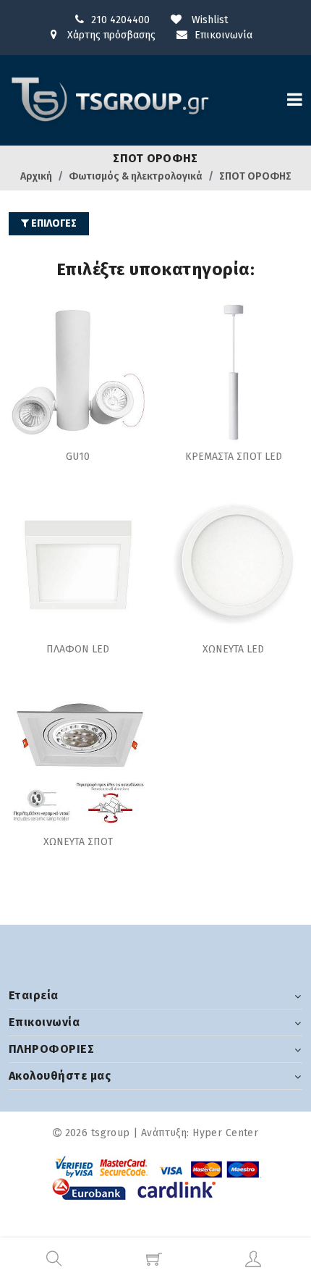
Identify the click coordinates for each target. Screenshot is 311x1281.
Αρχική (36, 176)
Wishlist (208, 20)
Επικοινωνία (223, 35)
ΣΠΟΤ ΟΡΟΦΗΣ (255, 176)
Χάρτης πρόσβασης (110, 35)
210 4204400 (120, 20)
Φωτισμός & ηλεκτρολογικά (136, 176)
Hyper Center (225, 1133)
